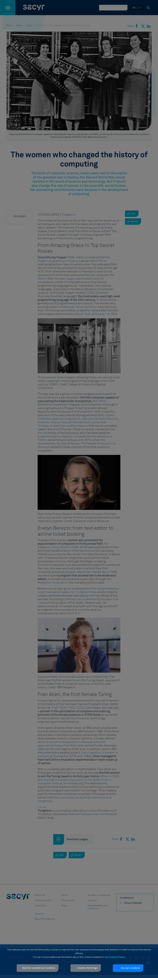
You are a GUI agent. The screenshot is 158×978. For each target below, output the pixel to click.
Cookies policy (117, 957)
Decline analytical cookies (38, 968)
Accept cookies (130, 968)
